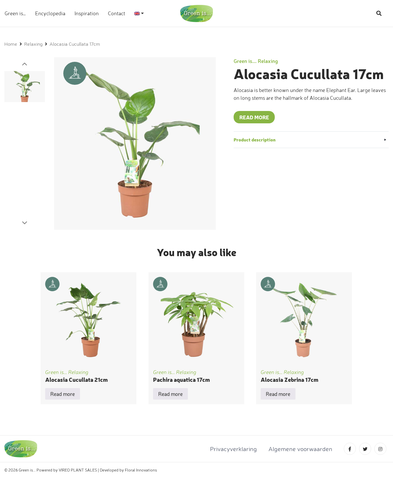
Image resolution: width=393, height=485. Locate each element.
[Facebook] (351, 449)
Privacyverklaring (233, 449)
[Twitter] (366, 449)
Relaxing (33, 44)
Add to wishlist (88, 344)
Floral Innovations (141, 469)
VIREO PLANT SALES (78, 469)
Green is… (15, 13)
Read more (254, 117)
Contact (116, 13)
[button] (24, 64)
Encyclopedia (50, 13)
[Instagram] (381, 449)
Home (10, 44)
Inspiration (87, 13)
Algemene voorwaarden (300, 449)
